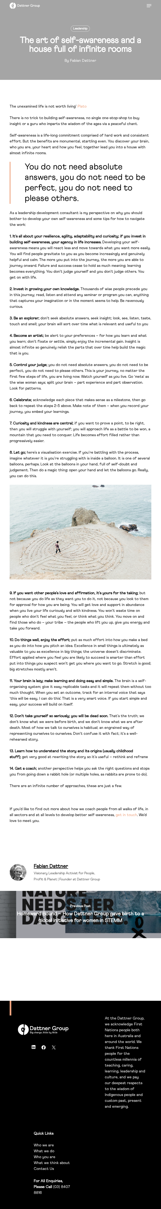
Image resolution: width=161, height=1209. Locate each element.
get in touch (126, 815)
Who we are (44, 1145)
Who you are (44, 1157)
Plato (82, 106)
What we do (44, 1151)
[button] (149, 6)
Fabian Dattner (83, 61)
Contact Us (44, 1169)
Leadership (80, 28)
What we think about (52, 1163)
